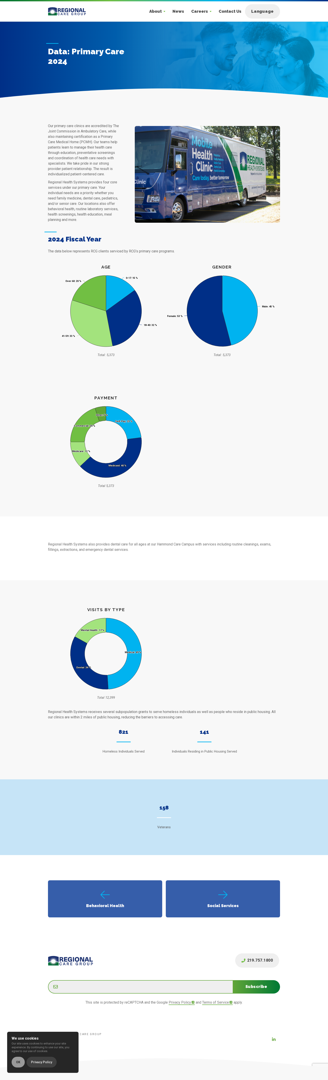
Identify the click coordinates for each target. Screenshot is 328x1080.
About (155, 11)
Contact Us (230, 11)
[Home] (70, 11)
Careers (199, 11)
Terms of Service (215, 1002)
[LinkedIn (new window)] (273, 1039)
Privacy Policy (180, 1002)
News (178, 11)
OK (18, 1062)
